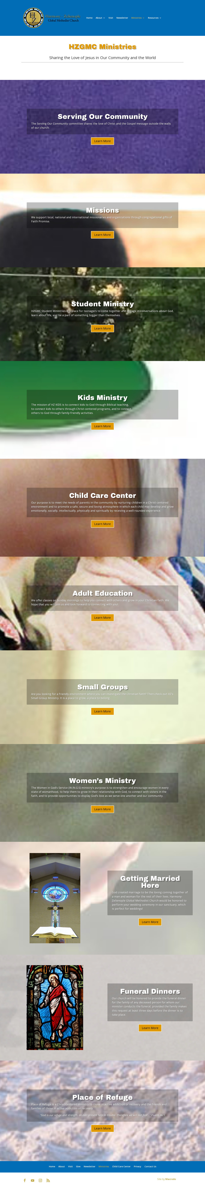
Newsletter (122, 17)
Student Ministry (102, 304)
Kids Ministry (102, 397)
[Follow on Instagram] (40, 1180)
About (99, 17)
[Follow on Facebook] (24, 1180)
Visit (111, 17)
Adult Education (102, 593)
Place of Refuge (102, 1097)
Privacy (137, 1166)
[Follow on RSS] (48, 1180)
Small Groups (102, 687)
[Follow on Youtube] (32, 1180)
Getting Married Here (150, 882)
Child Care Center (102, 495)
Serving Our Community (103, 116)
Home (89, 17)
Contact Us (150, 1166)
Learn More (102, 141)
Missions (102, 210)
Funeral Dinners (150, 991)
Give (78, 1166)
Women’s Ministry (102, 781)
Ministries (136, 17)
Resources (153, 17)
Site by (166, 1179)
